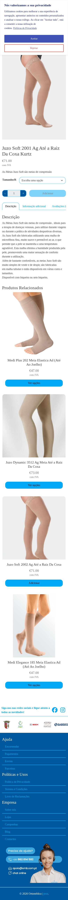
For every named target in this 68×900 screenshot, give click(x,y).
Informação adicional (34, 206)
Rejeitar (34, 48)
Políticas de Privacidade (25, 28)
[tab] (10, 206)
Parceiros (10, 768)
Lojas (8, 817)
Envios (9, 761)
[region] (34, 27)
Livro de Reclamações (17, 796)
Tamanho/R (9, 179)
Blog (7, 831)
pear (45, 893)
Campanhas (11, 824)
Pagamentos (11, 753)
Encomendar (12, 746)
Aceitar (34, 38)
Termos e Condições (16, 789)
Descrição (10, 206)
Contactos (10, 839)
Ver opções (34, 383)
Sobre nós (10, 809)
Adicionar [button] (34, 583)
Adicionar (47, 193)
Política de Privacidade (17, 781)
